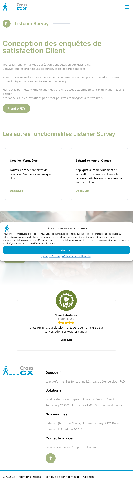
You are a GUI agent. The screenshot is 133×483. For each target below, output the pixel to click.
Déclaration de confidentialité (76, 256)
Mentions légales (30, 477)
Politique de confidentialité (62, 477)
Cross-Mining (37, 327)
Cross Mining (72, 423)
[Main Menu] (126, 6)
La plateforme (55, 381)
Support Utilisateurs (85, 447)
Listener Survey (93, 423)
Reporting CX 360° (57, 405)
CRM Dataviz (113, 423)
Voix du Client (105, 399)
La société (99, 381)
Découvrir (66, 339)
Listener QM (54, 423)
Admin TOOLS (73, 429)
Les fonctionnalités (78, 381)
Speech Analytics (83, 399)
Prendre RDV (16, 108)
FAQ (122, 381)
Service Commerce (58, 447)
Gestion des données (108, 405)
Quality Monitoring (58, 399)
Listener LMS (54, 429)
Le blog (112, 381)
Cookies (88, 477)
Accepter (66, 250)
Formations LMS (82, 405)
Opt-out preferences (50, 256)
